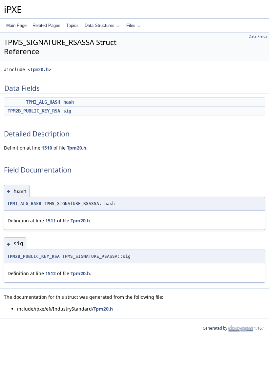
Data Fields (258, 36)
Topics (72, 25)
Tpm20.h (39, 69)
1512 (50, 273)
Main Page (16, 25)
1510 (47, 148)
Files (130, 25)
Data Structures (99, 25)
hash (68, 102)
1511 (50, 220)
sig (67, 110)
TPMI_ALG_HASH (43, 102)
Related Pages (46, 25)
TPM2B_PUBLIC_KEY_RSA (34, 110)
